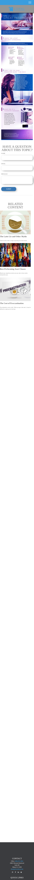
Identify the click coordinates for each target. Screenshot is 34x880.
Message (4, 174)
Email (3, 163)
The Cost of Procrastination (12, 303)
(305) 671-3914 (19, 861)
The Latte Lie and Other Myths (13, 236)
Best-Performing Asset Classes (13, 269)
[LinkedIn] (12, 872)
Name (3, 153)
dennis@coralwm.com (17, 869)
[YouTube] (21, 872)
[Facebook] (15, 872)
